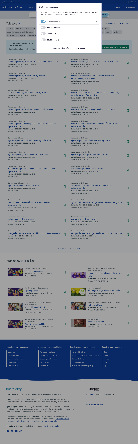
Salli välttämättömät (62, 48)
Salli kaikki (80, 48)
